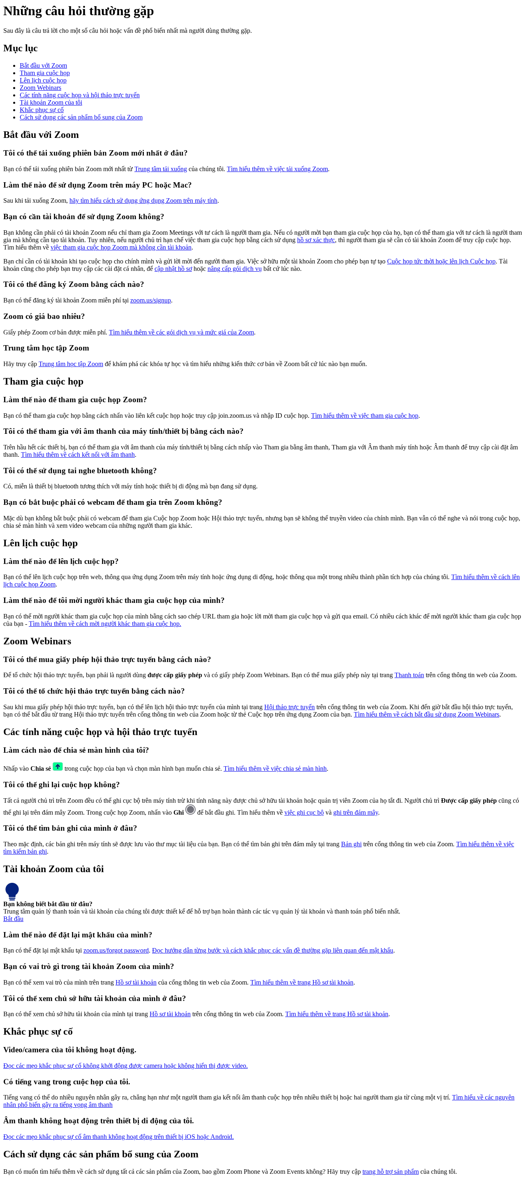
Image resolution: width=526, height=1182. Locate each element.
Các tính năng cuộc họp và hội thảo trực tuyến (80, 95)
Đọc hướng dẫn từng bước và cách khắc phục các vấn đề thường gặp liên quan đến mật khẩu (272, 950)
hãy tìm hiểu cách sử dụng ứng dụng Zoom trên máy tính (143, 200)
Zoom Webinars (40, 87)
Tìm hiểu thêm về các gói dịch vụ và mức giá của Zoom (181, 332)
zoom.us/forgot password (116, 950)
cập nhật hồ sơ (173, 268)
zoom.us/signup (150, 300)
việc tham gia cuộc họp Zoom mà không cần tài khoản (121, 247)
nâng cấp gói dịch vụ (235, 268)
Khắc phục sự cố (42, 109)
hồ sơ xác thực (316, 239)
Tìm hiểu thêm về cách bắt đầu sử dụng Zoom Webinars (426, 714)
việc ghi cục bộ (304, 812)
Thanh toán (409, 674)
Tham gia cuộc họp (45, 72)
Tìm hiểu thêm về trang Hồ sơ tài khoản (301, 982)
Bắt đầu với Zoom (43, 65)
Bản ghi (351, 844)
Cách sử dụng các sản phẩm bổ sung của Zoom (81, 117)
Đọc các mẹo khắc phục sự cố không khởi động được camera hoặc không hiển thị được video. (125, 1065)
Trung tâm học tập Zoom (71, 363)
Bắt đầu (13, 918)
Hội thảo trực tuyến (289, 706)
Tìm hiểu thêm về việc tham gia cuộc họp (364, 415)
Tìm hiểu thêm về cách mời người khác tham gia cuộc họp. (105, 623)
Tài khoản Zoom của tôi (51, 102)
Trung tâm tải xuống (160, 168)
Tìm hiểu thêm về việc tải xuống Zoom (277, 168)
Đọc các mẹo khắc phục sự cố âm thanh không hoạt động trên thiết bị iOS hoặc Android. (118, 1136)
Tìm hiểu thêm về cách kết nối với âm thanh (78, 454)
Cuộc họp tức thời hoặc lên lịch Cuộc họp (441, 261)
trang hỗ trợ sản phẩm (390, 1171)
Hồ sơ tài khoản (136, 982)
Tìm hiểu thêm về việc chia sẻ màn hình (275, 768)
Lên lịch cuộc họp (43, 80)
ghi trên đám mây (355, 812)
